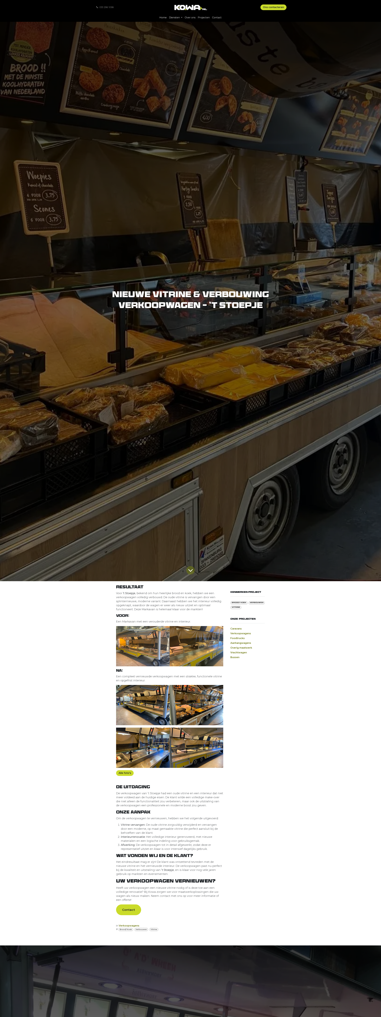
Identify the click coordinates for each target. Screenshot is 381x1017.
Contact (128, 910)
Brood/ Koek (126, 929)
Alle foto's (125, 773)
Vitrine (154, 929)
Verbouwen (141, 929)
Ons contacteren (273, 7)
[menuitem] (163, 18)
